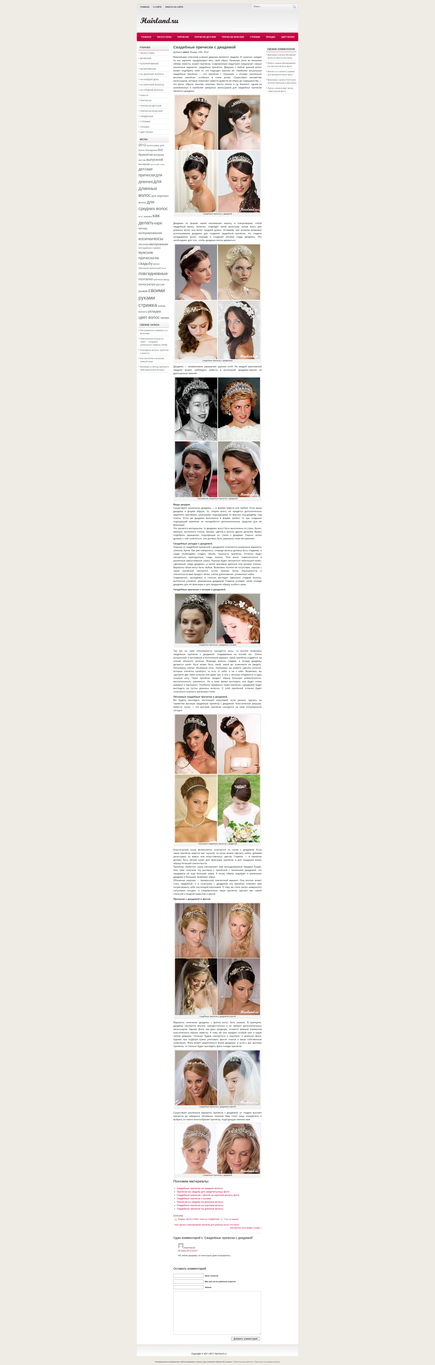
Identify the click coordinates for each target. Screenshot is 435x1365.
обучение (143, 268)
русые (160, 284)
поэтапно (145, 278)
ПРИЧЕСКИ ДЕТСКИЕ (205, 36)
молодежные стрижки (149, 247)
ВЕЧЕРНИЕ (145, 58)
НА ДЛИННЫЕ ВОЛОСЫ (152, 74)
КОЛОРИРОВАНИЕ (149, 63)
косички (145, 238)
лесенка (143, 244)
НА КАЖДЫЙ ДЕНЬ (149, 79)
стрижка (147, 304)
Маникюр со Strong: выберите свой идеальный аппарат (154, 368)
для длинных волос (149, 188)
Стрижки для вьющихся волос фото (281, 73)
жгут (140, 216)
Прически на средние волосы (267, 1361)
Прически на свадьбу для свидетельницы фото (203, 1191)
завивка (148, 216)
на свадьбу (148, 260)
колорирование (150, 232)
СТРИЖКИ (255, 36)
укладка (154, 311)
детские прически (146, 172)
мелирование (158, 244)
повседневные (153, 273)
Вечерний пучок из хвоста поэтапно (281, 56)
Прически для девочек (243, 1361)
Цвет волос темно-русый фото (280, 89)
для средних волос (153, 204)
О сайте (157, 7)
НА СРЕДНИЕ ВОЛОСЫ (151, 89)
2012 (142, 144)
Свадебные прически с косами (194, 1198)
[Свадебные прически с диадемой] (217, 211)
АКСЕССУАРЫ (164, 36)
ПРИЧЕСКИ (183, 36)
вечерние (158, 154)
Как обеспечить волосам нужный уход (152, 360)
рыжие (143, 291)
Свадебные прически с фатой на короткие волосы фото (208, 1195)
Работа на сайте (174, 7)
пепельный (155, 268)
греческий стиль (157, 164)
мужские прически (146, 255)
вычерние (144, 164)
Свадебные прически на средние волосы (200, 1188)
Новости (144, 95)
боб (160, 149)
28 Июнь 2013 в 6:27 (188, 1250)
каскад (142, 228)
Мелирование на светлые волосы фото (282, 64)
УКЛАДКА (270, 36)
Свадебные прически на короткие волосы (200, 1205)
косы (158, 238)
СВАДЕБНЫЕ (146, 116)
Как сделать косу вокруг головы (245, 1227)
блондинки (151, 150)
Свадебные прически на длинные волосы (200, 1208)
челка (164, 317)
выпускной (154, 159)
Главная (144, 7)
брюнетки (145, 154)
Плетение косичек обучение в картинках (282, 81)
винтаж (142, 159)
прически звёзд (161, 279)
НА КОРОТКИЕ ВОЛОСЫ (152, 84)
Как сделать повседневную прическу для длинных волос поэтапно (207, 1224)
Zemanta (178, 1215)
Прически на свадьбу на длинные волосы (200, 1201)
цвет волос (149, 317)
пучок (142, 284)
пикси (163, 268)
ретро (151, 284)
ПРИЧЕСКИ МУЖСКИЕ (233, 36)
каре (158, 222)
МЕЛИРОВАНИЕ (148, 68)
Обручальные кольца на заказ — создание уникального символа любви (153, 341)
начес (156, 263)
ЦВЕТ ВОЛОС (288, 36)
